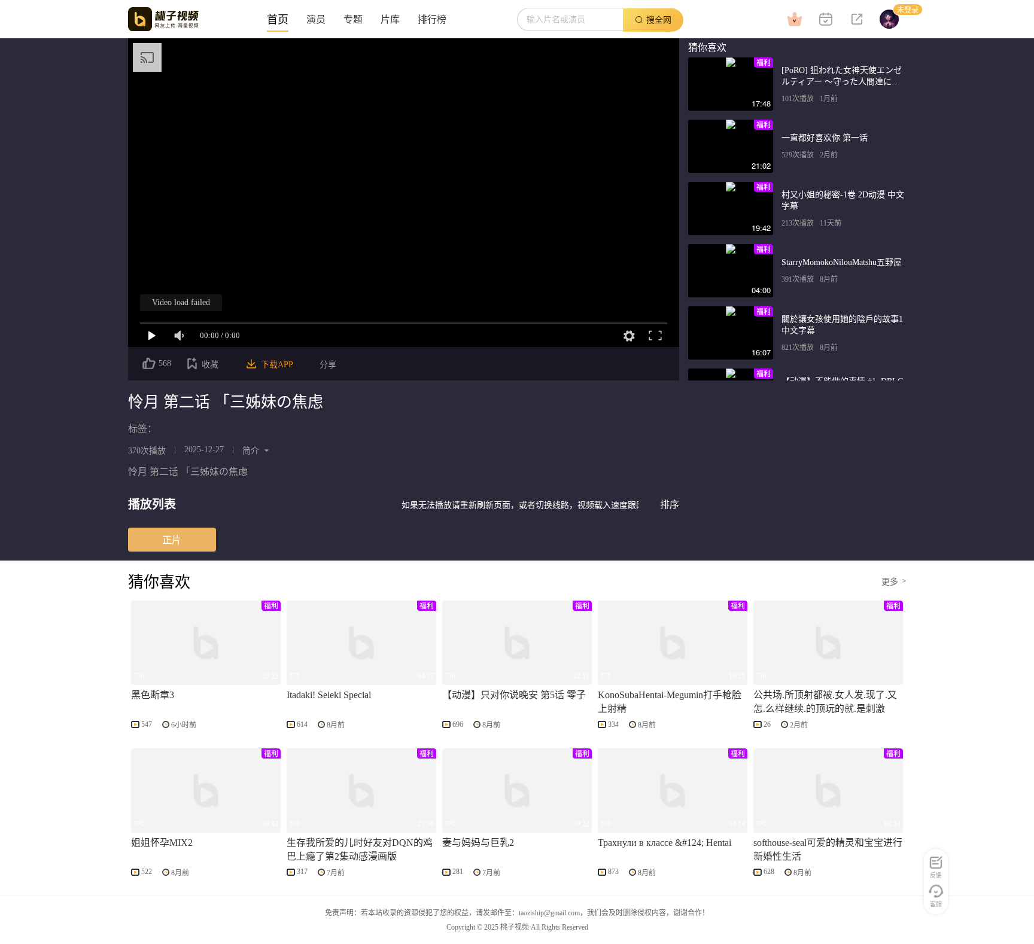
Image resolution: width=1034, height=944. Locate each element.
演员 (316, 19)
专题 (353, 19)
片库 (390, 19)
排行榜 (432, 19)
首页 (277, 20)
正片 (171, 539)
